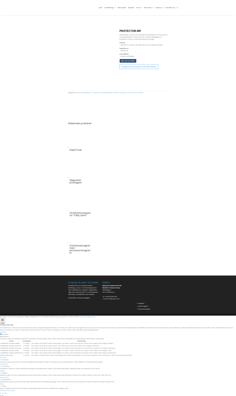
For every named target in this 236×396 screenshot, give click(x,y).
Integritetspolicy (90, 317)
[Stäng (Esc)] (6, 393)
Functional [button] (3, 357)
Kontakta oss (170, 8)
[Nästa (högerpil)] (2, 395)
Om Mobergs (109, 8)
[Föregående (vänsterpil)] (0, 395)
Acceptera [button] (82, 317)
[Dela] (4, 393)
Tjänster (158, 8)
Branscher (148, 8)
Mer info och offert (128, 61)
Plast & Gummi (132, 93)
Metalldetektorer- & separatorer (91, 93)
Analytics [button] (2, 371)
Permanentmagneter (144, 309)
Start (100, 8)
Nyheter (131, 8)
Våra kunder (122, 8)
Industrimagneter (143, 306)
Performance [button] (4, 364)
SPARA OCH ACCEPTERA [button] (7, 390)
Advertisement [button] (4, 377)
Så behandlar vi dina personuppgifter (79, 298)
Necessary (5, 334)
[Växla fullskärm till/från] (2, 393)
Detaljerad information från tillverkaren (139, 66)
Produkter (141, 93)
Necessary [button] (3, 332)
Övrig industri (123, 93)
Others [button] (2, 384)
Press (138, 8)
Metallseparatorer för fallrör (110, 93)
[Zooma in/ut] (0, 393)
